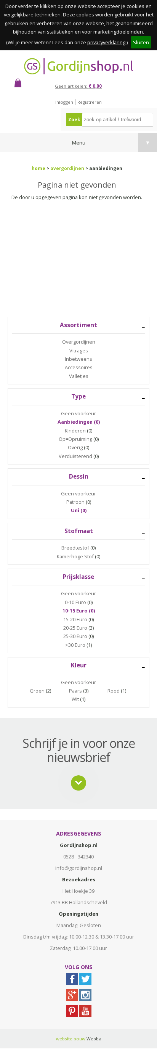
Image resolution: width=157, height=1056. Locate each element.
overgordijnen (67, 168)
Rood (113, 690)
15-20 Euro (75, 619)
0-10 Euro (75, 602)
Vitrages (78, 350)
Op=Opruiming (75, 439)
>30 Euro (75, 644)
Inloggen (64, 102)
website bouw (70, 1039)
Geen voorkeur (78, 413)
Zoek (74, 119)
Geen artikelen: (78, 86)
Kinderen (75, 430)
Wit (75, 699)
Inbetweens (78, 358)
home (38, 168)
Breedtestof (75, 547)
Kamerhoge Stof (75, 556)
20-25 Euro (75, 627)
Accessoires (79, 367)
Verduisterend (75, 456)
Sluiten (141, 42)
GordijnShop (78, 66)
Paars (75, 690)
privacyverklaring (106, 42)
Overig (75, 447)
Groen (37, 690)
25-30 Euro (75, 636)
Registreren (89, 102)
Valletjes (78, 376)
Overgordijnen (78, 341)
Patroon (75, 501)
